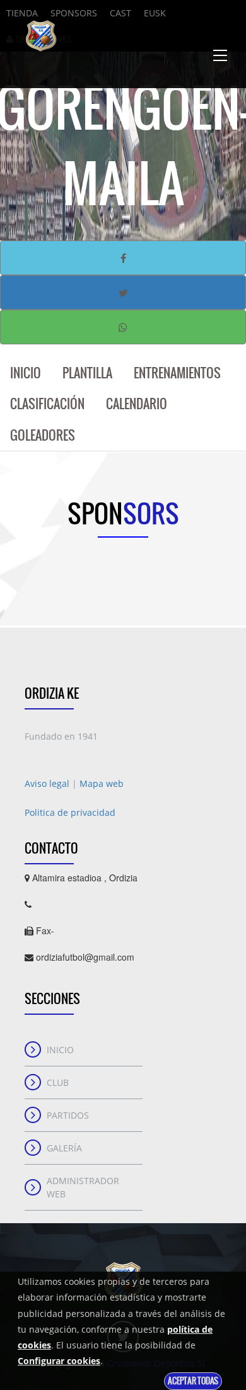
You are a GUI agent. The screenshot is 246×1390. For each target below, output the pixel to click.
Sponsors (73, 13)
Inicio (25, 373)
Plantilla (87, 373)
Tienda (22, 13)
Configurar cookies (59, 1361)
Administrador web (83, 1187)
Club (58, 1082)
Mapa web (101, 783)
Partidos (68, 1115)
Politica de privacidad (70, 812)
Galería (64, 1148)
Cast (120, 13)
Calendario (136, 404)
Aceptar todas (193, 1380)
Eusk (155, 13)
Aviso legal (48, 783)
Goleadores (42, 435)
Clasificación (47, 404)
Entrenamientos (177, 373)
